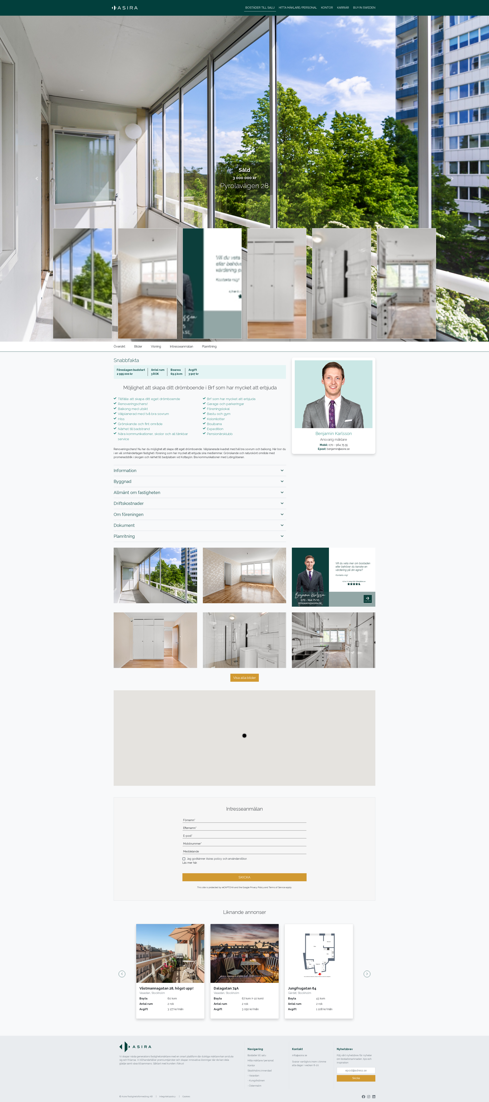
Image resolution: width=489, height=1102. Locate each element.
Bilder (138, 346)
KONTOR (327, 7)
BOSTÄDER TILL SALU (260, 7)
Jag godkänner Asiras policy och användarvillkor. (217, 858)
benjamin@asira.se (338, 448)
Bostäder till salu (257, 1055)
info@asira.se (299, 1055)
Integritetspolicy (167, 1096)
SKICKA (244, 877)
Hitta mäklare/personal (261, 1060)
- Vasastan (253, 1075)
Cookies (186, 1096)
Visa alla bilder (244, 678)
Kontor (251, 1065)
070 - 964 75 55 (338, 444)
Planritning (209, 346)
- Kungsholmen (256, 1080)
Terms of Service (277, 887)
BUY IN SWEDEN (364, 7)
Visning (156, 346)
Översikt (119, 346)
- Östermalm (254, 1085)
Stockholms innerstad (260, 1070)
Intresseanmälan (181, 346)
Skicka (356, 1078)
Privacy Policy (257, 887)
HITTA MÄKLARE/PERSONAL (298, 7)
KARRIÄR (343, 7)
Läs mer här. (189, 862)
